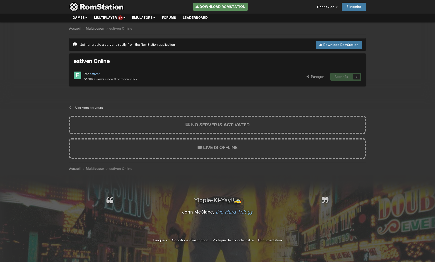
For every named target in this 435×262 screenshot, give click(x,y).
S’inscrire (353, 7)
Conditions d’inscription (190, 240)
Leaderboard (195, 17)
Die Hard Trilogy (234, 212)
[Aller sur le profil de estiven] (77, 75)
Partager (316, 77)
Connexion (326, 7)
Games (78, 17)
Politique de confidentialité (233, 240)
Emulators (142, 17)
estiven (95, 74)
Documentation (270, 240)
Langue (159, 240)
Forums (169, 17)
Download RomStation (222, 7)
